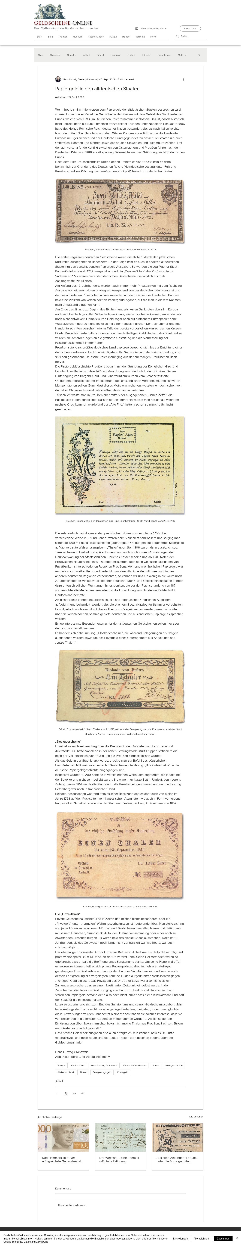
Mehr (180, 55)
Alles (40, 55)
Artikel (86, 55)
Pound (155, 1065)
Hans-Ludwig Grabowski (104, 1065)
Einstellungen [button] (180, 1238)
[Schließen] (237, 1238)
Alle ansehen (196, 1116)
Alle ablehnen (201, 1238)
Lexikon (131, 55)
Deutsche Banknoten (134, 1065)
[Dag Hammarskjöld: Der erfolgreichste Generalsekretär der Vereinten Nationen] (63, 1137)
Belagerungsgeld (102, 1072)
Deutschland (78, 1065)
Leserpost (115, 55)
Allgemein (55, 55)
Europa (61, 1065)
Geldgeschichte (174, 1065)
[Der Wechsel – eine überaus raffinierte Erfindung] (120, 1137)
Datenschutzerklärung (36, 1241)
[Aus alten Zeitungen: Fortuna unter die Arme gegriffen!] (177, 1137)
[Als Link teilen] (83, 1093)
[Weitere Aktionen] (184, 79)
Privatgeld (122, 1072)
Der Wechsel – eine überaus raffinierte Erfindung (119, 1159)
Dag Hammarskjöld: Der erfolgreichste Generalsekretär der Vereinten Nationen (63, 1159)
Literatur (146, 55)
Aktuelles (71, 55)
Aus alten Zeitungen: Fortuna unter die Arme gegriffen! (176, 1159)
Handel (100, 55)
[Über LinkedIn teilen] (74, 1093)
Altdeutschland (66, 1072)
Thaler (83, 1072)
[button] (199, 55)
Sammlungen (164, 55)
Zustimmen (223, 1238)
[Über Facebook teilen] (57, 1093)
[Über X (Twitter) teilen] (65, 1093)
